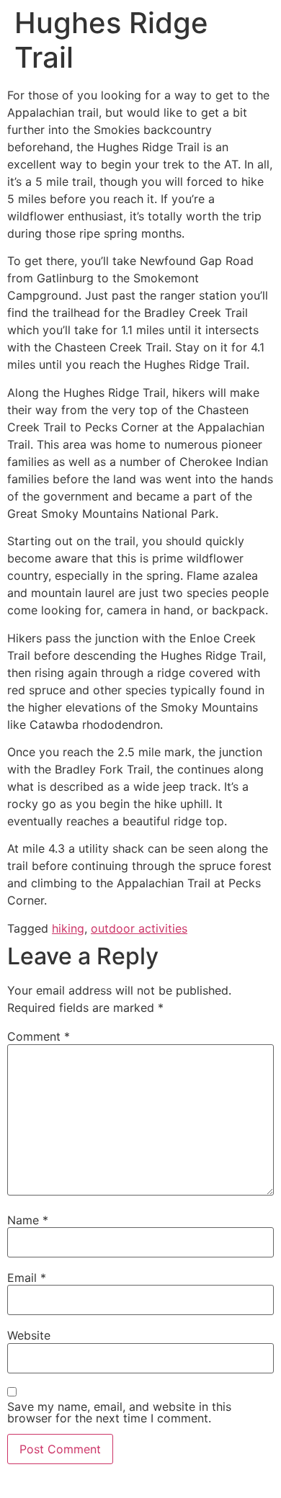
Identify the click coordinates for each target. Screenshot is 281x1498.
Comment (38, 1036)
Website (28, 1335)
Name (27, 1220)
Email (26, 1277)
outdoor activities (139, 928)
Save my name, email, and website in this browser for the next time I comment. (119, 1412)
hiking (68, 928)
